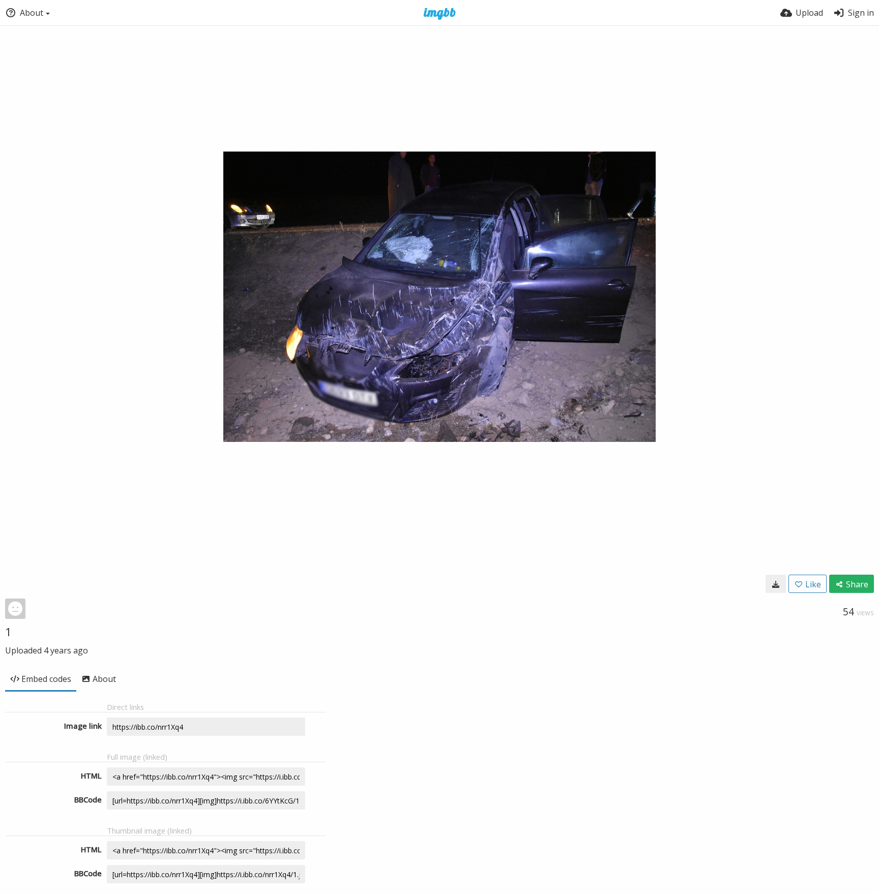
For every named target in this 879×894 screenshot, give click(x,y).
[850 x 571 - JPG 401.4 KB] (776, 584)
